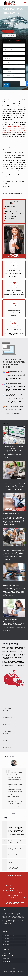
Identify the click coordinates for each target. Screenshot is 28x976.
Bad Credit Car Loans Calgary (9, 929)
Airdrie (19, 126)
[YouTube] (15, 961)
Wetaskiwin (7, 724)
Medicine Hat (22, 130)
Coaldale (10, 130)
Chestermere (14, 126)
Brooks (4, 132)
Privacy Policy (6, 946)
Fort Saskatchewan (9, 745)
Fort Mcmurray (8, 717)
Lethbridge (15, 130)
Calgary (23, 126)
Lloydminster (8, 747)
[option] (14, 781)
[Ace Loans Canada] (14, 3)
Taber (12, 132)
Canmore (4, 130)
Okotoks (10, 128)
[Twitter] (13, 961)
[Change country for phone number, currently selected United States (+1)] (5, 75)
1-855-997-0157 (14, 257)
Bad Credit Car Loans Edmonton (10, 932)
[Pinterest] (17, 961)
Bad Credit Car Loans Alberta (9, 923)
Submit (6, 85)
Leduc (6, 740)
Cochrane (9, 126)
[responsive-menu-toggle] (25, 3)
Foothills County (16, 128)
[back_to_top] (14, 956)
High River (23, 128)
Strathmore (4, 128)
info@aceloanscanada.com (9, 943)
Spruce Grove (8, 742)
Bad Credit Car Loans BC (8, 926)
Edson (19, 132)
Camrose (8, 132)
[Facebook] (11, 961)
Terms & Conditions (7, 949)
